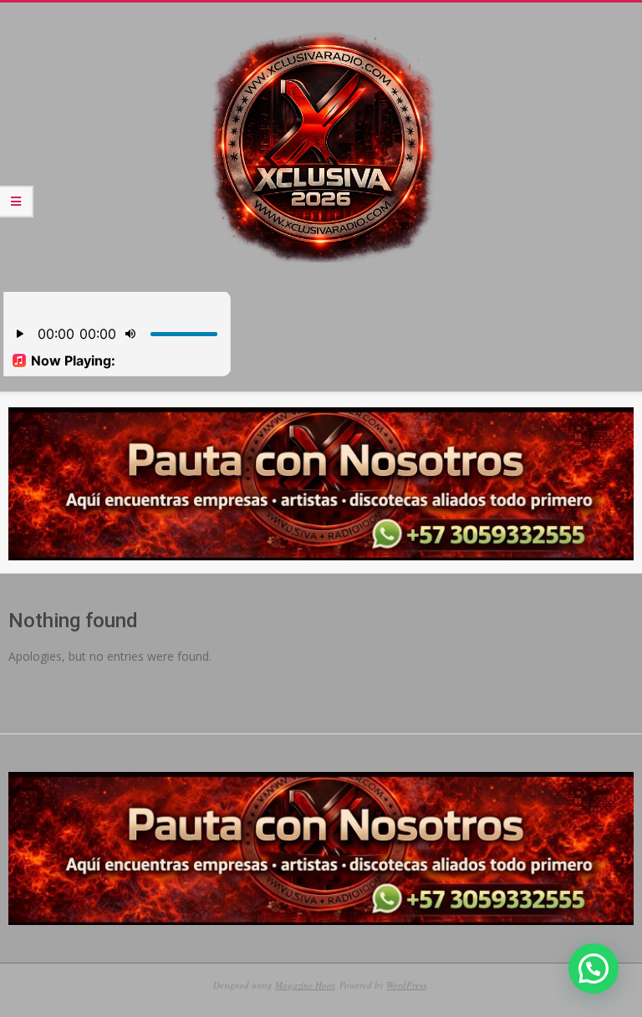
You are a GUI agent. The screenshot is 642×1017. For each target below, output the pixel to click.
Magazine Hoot (304, 985)
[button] (593, 968)
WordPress (406, 985)
